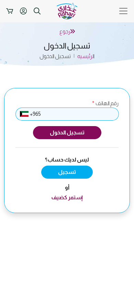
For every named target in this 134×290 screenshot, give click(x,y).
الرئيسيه (85, 56)
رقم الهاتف (105, 103)
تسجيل (67, 172)
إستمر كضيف (67, 197)
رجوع (64, 31)
